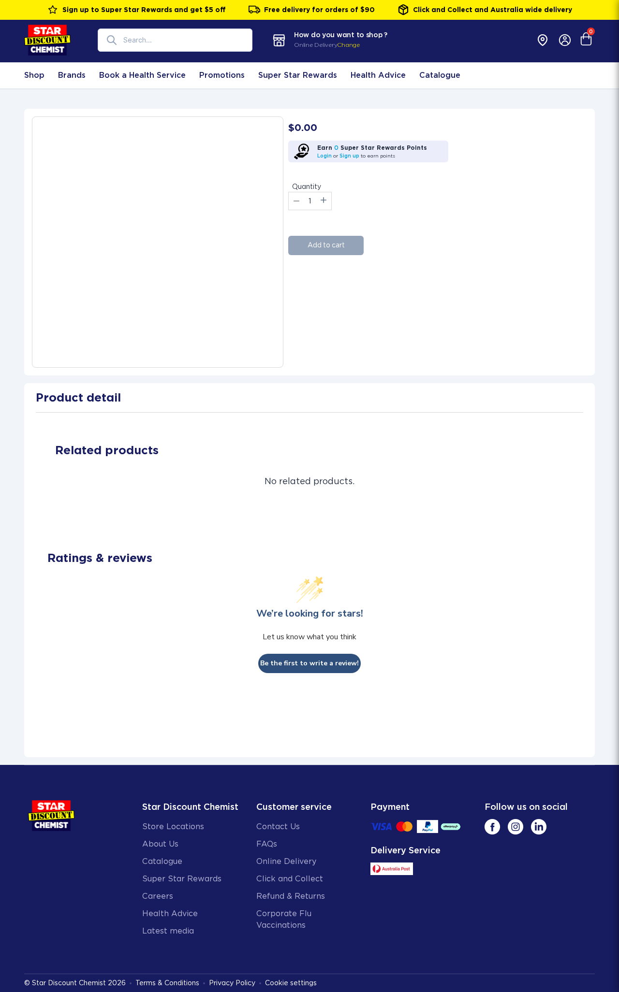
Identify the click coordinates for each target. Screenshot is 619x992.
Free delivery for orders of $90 (319, 10)
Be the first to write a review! (309, 663)
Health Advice (378, 75)
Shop (34, 75)
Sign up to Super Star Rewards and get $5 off (144, 10)
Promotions (222, 75)
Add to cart (326, 245)
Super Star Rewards (297, 75)
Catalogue (439, 75)
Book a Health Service (142, 75)
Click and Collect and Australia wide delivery (492, 10)
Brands (72, 75)
